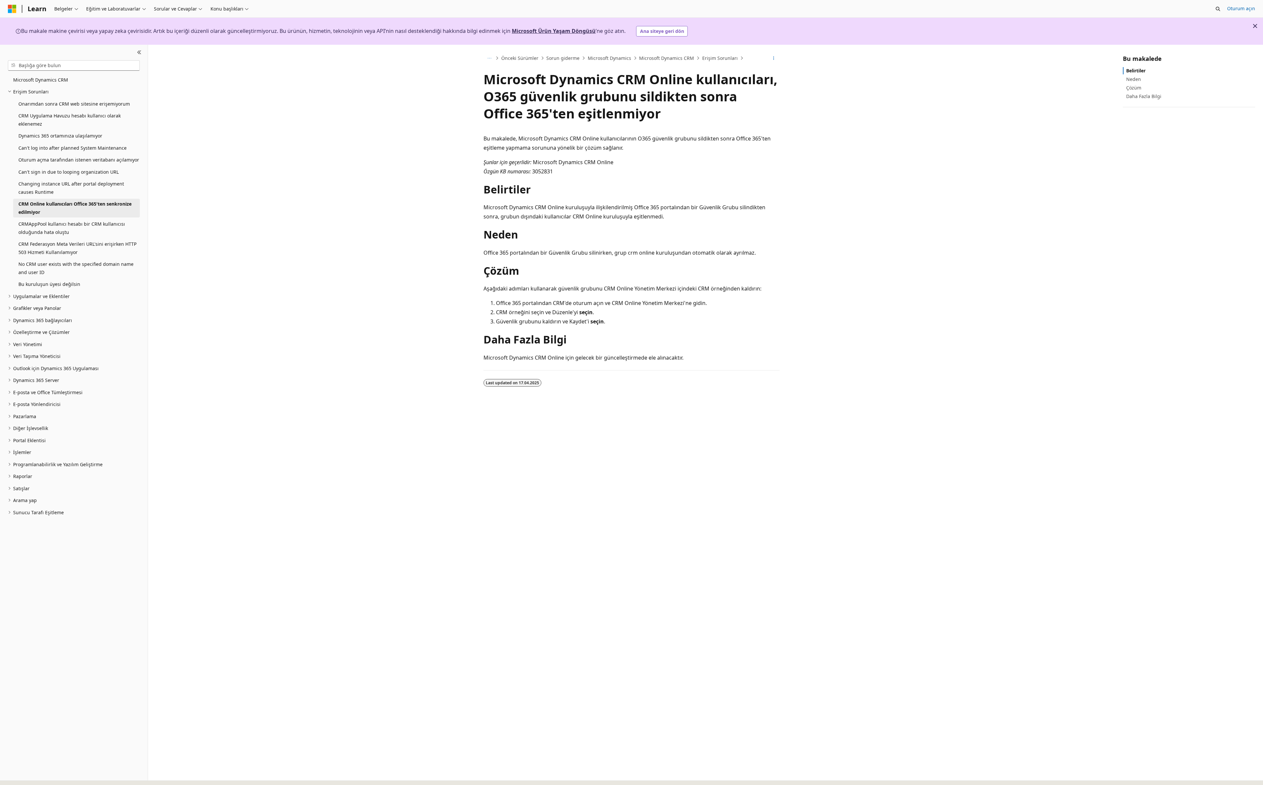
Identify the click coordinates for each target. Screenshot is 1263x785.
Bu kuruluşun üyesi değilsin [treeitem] (49, 284)
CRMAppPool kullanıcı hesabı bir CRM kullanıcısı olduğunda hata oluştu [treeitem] (71, 228)
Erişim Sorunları (720, 58)
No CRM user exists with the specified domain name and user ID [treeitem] (76, 268)
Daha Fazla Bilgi (1143, 96)
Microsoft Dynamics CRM (666, 58)
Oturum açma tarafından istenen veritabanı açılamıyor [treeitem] (78, 160)
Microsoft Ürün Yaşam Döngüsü (554, 31)
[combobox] (74, 65)
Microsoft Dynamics (609, 58)
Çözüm (1133, 88)
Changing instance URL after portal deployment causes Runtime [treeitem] (71, 188)
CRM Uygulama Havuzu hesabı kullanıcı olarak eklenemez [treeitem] (69, 120)
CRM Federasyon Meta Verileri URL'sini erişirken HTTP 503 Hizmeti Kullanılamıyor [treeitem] (77, 248)
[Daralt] (139, 52)
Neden (1133, 79)
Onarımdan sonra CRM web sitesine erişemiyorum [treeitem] (74, 104)
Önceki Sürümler (519, 58)
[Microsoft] (12, 9)
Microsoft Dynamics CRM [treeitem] (40, 80)
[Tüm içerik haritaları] (489, 58)
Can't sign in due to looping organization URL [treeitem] (68, 172)
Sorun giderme (563, 58)
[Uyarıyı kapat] (1255, 26)
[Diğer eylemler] (774, 58)
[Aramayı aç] (1218, 9)
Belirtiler (1136, 70)
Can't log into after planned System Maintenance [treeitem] (72, 148)
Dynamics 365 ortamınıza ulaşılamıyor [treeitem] (60, 136)
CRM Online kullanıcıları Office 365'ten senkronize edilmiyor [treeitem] (75, 208)
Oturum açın (1241, 8)
